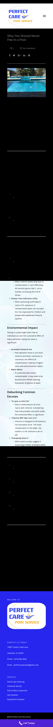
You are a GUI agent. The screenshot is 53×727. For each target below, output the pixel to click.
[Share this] (10, 55)
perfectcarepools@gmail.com (26, 665)
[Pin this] (29, 55)
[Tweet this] (14, 55)
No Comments (29, 48)
